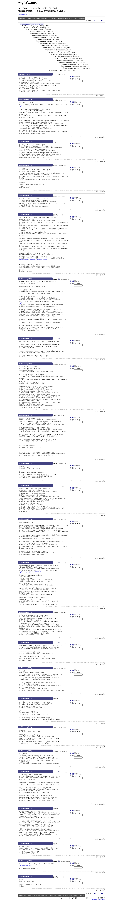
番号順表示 (61, 18)
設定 (70, 18)
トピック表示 (52, 18)
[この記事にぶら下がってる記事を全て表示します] (21, 26)
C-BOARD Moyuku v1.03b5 (98, 899)
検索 (66, 18)
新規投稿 (21, 18)
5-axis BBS (82, 18)
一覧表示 (44, 18)
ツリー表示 (28, 18)
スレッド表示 (36, 18)
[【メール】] (59, 279)
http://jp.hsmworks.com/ (24, 303)
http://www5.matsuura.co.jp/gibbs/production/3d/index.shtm (33, 259)
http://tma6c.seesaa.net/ (24, 106)
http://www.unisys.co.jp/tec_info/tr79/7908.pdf (30, 572)
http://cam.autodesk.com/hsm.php (26, 865)
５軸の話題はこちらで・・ (25, 14)
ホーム (75, 18)
